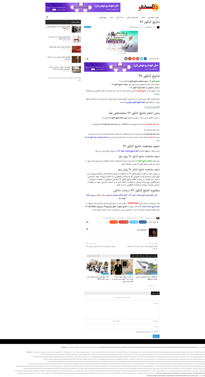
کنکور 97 (141, 218)
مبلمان (143, 17)
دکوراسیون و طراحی (132, 17)
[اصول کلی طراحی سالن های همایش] (76, 49)
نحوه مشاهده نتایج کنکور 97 (109, 218)
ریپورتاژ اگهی (103, 17)
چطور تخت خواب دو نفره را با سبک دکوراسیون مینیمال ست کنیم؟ (59, 68)
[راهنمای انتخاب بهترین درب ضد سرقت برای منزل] (76, 59)
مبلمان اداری (77, 78)
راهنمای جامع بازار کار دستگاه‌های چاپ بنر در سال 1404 (58, 27)
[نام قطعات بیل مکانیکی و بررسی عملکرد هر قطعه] (146, 267)
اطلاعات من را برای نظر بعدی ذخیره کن (147, 332)
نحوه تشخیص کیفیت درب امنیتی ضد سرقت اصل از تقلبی (59, 38)
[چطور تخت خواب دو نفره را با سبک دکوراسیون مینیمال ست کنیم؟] (76, 69)
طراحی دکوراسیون (153, 17)
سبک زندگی (119, 17)
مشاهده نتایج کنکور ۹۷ (131, 218)
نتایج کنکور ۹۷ (154, 81)
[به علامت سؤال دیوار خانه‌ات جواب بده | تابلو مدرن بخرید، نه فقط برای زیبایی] (122, 267)
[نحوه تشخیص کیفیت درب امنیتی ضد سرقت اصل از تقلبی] (76, 39)
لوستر (111, 17)
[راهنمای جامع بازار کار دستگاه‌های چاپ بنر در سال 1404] (76, 29)
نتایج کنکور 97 (121, 218)
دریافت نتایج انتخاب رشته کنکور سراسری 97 (101, 246)
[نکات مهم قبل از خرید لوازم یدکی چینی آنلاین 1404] (97, 267)
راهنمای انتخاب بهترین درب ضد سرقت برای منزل (58, 58)
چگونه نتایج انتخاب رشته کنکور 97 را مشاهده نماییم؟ (142, 247)
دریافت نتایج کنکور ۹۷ (150, 218)
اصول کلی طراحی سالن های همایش (59, 47)
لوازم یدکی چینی (68, 78)
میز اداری (59, 78)
